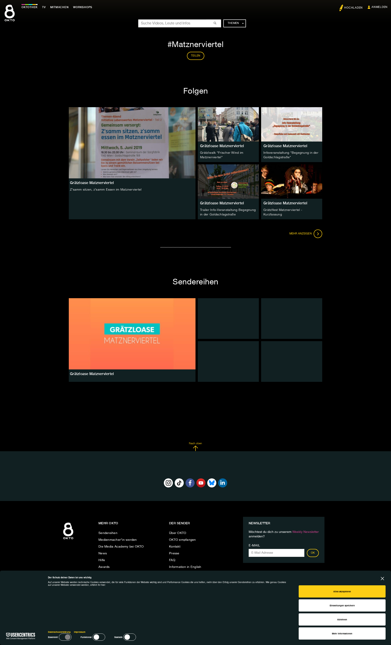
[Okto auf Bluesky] (211, 482)
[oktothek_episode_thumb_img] (228, 124)
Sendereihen (107, 533)
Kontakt (174, 546)
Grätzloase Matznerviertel (222, 146)
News (102, 553)
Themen (233, 23)
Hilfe (101, 560)
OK (313, 553)
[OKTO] (10, 17)
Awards (104, 567)
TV (44, 7)
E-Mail (254, 545)
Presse (174, 553)
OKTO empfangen (182, 539)
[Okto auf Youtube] (200, 482)
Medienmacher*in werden (117, 539)
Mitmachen (59, 7)
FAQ (172, 560)
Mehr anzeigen (301, 233)
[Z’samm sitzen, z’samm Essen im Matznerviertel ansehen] (132, 142)
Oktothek (29, 7)
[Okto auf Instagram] (168, 482)
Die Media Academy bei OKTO (121, 546)
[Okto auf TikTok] (179, 482)
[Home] (68, 539)
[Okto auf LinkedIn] (222, 482)
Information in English (185, 567)
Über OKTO (177, 533)
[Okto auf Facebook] (190, 482)
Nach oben (195, 443)
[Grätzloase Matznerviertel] (132, 333)
